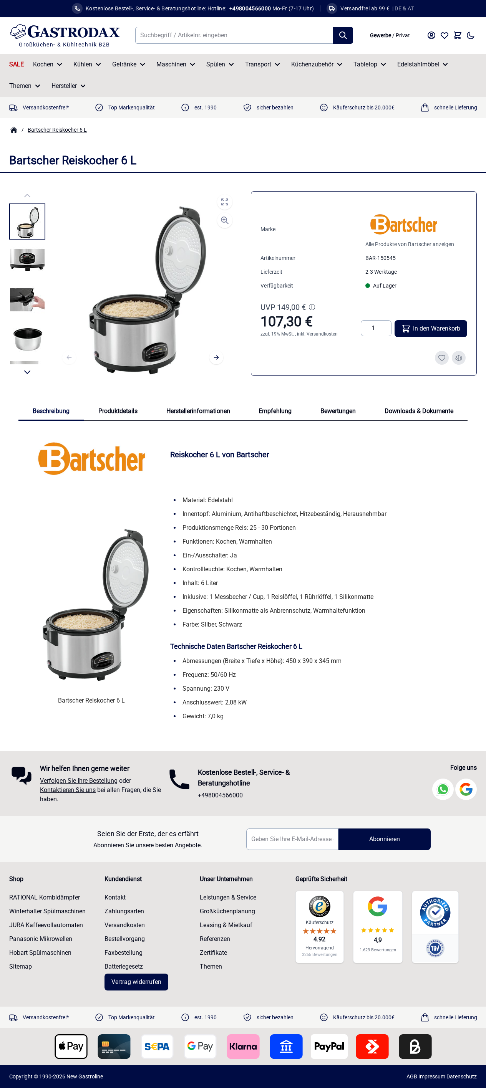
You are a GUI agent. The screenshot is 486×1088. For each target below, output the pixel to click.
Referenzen (215, 938)
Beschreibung (51, 411)
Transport (258, 64)
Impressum (431, 1076)
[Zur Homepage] (13, 129)
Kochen (43, 64)
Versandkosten (322, 334)
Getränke (124, 64)
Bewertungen (338, 411)
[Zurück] (69, 357)
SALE (16, 64)
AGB (411, 1076)
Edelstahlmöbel (418, 64)
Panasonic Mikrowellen (40, 938)
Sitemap (20, 966)
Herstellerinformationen (198, 411)
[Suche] (343, 35)
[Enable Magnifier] (224, 220)
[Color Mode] (470, 35)
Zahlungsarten (124, 911)
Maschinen (171, 64)
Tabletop (365, 64)
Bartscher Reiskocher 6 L (57, 130)
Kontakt (115, 897)
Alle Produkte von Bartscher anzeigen (409, 244)
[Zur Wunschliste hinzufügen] (442, 358)
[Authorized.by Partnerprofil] (435, 912)
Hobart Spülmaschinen (40, 952)
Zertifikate (213, 952)
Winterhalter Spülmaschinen (47, 911)
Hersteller (64, 85)
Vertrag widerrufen (136, 981)
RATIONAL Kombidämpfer (44, 897)
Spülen (215, 64)
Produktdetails (118, 411)
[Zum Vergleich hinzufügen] (459, 358)
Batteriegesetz (123, 966)
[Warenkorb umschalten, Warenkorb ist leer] (457, 35)
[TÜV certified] (435, 948)
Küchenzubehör (312, 64)
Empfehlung (275, 411)
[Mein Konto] (431, 35)
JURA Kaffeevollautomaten (46, 925)
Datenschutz (461, 1076)
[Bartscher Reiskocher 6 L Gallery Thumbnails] (27, 283)
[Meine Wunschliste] (444, 35)
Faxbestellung (123, 952)
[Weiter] (216, 357)
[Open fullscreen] (224, 202)
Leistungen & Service (228, 897)
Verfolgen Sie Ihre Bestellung (79, 780)
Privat (403, 35)
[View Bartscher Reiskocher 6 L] (27, 221)
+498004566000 (220, 795)
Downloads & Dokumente (419, 411)
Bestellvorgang (124, 938)
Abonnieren (384, 839)
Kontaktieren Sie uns (68, 790)
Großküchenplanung (227, 911)
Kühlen (82, 64)
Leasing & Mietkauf (226, 925)
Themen (20, 85)
